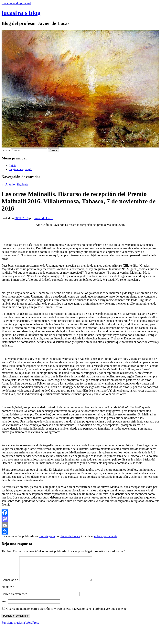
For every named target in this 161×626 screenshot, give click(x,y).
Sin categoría (47, 536)
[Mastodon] (80, 519)
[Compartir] (80, 531)
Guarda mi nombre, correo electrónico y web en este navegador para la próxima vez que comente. (66, 608)
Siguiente (24, 184)
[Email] (80, 525)
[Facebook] (80, 512)
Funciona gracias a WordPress (20, 622)
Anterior (9, 184)
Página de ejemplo (20, 169)
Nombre (8, 586)
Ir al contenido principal (16, 3)
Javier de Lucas (43, 218)
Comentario (10, 580)
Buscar (6, 150)
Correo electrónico (14, 594)
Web (4, 601)
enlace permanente (105, 536)
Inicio (12, 165)
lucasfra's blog (21, 12)
